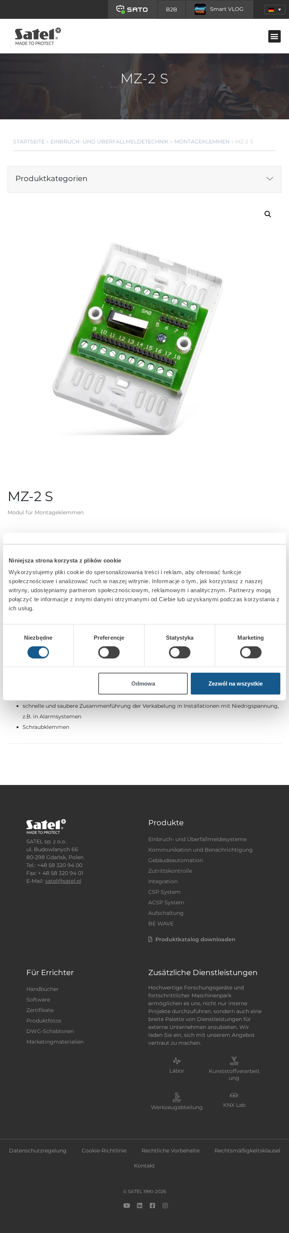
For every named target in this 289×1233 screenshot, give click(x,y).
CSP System (164, 892)
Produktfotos (43, 1020)
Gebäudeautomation (175, 860)
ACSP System (166, 902)
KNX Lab (234, 1105)
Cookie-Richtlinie (104, 1150)
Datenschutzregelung (38, 1150)
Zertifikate (39, 1010)
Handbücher (42, 989)
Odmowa (143, 683)
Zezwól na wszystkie (235, 683)
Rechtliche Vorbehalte (170, 1150)
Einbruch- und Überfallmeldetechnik (109, 141)
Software (38, 999)
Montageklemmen (202, 141)
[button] (275, 9)
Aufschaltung (166, 913)
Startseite (29, 141)
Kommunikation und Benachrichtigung (200, 849)
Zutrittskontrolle (170, 870)
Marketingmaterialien (55, 1041)
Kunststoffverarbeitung (234, 1074)
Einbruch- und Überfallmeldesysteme (197, 839)
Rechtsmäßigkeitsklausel (247, 1150)
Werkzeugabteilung (177, 1107)
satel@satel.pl (63, 881)
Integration (163, 881)
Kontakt (144, 1165)
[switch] (109, 652)
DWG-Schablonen (50, 1031)
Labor (176, 1070)
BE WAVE (160, 923)
